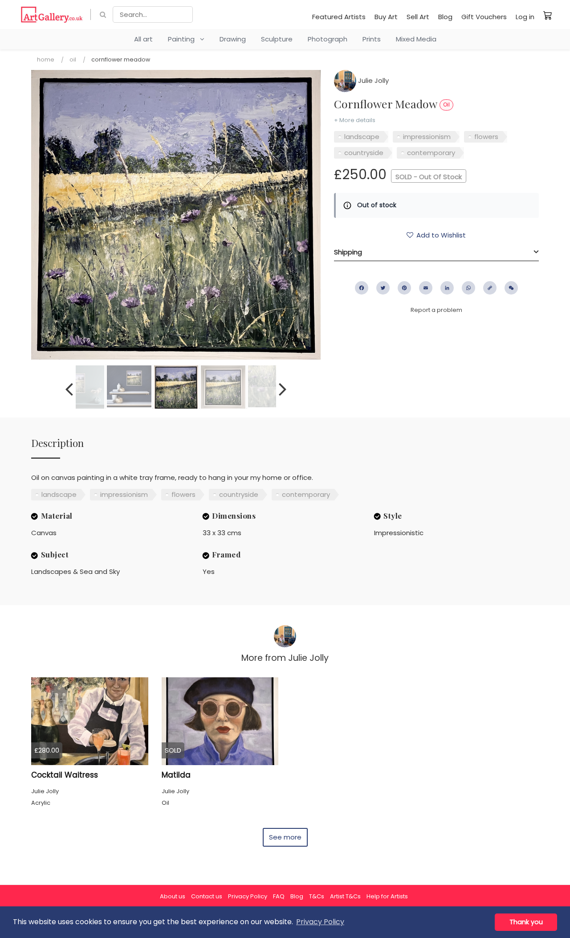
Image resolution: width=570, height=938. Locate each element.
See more (285, 837)
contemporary (431, 152)
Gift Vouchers (484, 16)
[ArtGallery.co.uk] (51, 14)
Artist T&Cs (345, 896)
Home (45, 59)
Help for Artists (387, 896)
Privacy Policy (247, 896)
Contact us (206, 896)
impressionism (427, 136)
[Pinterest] (404, 288)
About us (172, 896)
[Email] (425, 288)
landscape (361, 136)
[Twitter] (383, 288)
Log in (525, 16)
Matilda (176, 775)
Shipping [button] (348, 252)
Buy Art (386, 16)
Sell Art (418, 16)
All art (143, 39)
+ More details (354, 120)
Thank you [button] (526, 922)
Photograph (327, 39)
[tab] (436, 252)
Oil (72, 59)
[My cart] (548, 15)
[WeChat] (511, 288)
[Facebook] (361, 288)
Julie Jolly (372, 80)
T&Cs (316, 896)
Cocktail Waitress (64, 775)
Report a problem (436, 310)
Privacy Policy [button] (320, 922)
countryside (363, 152)
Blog (445, 16)
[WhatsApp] (468, 288)
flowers (486, 136)
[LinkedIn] (447, 288)
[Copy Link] (489, 288)
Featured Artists (339, 16)
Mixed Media (416, 39)
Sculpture (277, 39)
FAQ (279, 896)
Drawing (233, 39)
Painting (184, 39)
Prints (371, 39)
